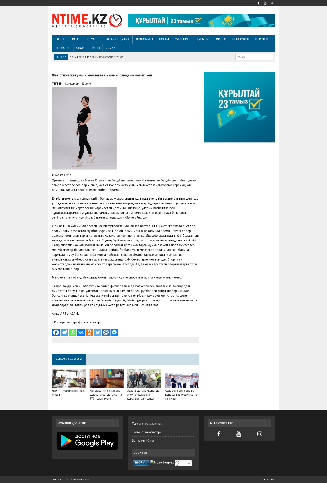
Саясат (75, 39)
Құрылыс (203, 39)
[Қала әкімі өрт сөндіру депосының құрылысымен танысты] (182, 385)
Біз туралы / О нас (143, 440)
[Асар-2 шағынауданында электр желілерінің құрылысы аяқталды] (144, 385)
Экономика (144, 39)
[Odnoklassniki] (89, 332)
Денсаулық (240, 39)
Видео (221, 39)
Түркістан (62, 48)
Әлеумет (92, 39)
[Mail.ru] (106, 332)
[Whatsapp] (72, 332)
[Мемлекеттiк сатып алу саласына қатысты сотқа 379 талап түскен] (107, 385)
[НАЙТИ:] (254, 57)
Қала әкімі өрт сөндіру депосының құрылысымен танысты (182, 394)
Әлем (96, 48)
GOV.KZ (110, 48)
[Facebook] (56, 332)
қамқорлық (72, 83)
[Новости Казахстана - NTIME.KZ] (87, 20)
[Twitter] (97, 332)
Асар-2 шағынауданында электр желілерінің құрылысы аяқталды (143, 394)
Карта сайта (268, 479)
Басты (59, 39)
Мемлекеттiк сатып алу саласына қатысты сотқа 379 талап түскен (106, 394)
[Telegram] (64, 332)
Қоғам (164, 39)
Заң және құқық (117, 39)
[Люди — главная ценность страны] (69, 385)
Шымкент (262, 39)
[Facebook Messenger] (114, 332)
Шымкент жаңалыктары (146, 432)
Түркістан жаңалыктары (147, 423)
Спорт (81, 48)
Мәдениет (183, 39)
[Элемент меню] (258, 3)
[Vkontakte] (81, 332)
